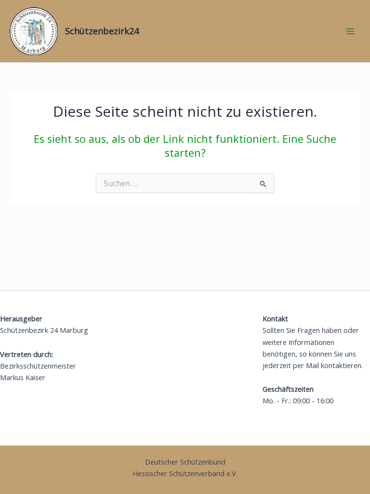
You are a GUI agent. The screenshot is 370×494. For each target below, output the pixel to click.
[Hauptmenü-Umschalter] (350, 31)
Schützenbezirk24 (102, 31)
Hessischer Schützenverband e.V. (185, 473)
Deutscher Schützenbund (185, 462)
